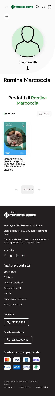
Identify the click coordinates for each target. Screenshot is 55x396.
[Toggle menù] (6, 7)
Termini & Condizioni (13, 283)
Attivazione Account (13, 304)
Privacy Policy (24, 387)
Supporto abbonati (12, 288)
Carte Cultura (10, 272)
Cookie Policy (42, 387)
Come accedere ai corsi (15, 299)
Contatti (7, 293)
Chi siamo (8, 277)
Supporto (8, 387)
